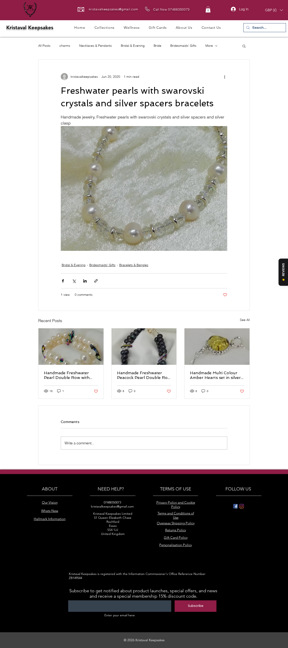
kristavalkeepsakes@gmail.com (113, 9)
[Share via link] (96, 281)
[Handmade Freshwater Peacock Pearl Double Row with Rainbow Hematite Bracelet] (144, 346)
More (209, 46)
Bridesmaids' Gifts (183, 46)
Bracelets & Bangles (133, 265)
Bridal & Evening (133, 46)
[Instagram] (241, 506)
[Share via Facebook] (63, 281)
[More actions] (224, 76)
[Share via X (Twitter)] (74, 281)
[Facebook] (235, 506)
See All (245, 320)
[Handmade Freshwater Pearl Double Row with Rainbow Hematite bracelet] (71, 346)
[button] (208, 9)
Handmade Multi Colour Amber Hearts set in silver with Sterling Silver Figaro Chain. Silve (215, 375)
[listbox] (274, 10)
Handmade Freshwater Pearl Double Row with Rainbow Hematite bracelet (71, 375)
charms (64, 46)
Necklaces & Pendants (95, 46)
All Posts (44, 46)
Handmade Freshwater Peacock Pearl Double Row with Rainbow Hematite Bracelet (144, 375)
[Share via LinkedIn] (85, 281)
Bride (157, 46)
